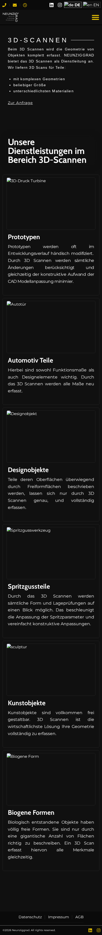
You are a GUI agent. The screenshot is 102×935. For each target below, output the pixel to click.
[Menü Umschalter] (95, 17)
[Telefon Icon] (4, 5)
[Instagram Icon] (60, 5)
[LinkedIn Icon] (51, 5)
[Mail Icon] (15, 5)
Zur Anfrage (20, 102)
